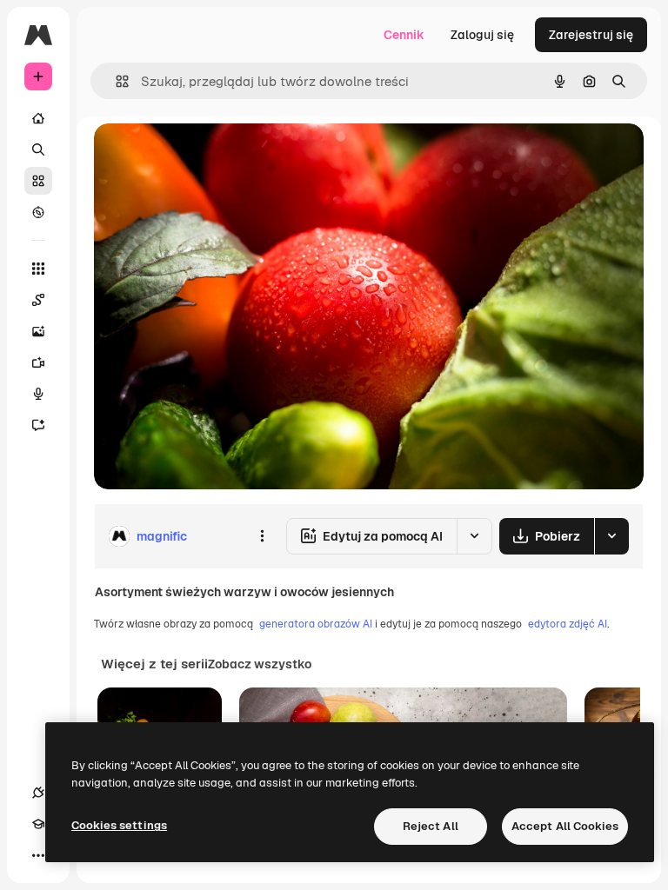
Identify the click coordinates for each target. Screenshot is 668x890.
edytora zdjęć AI (567, 624)
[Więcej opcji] (261, 536)
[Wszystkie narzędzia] (38, 268)
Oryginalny (214, 156)
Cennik (404, 35)
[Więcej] (38, 855)
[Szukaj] (38, 149)
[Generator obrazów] (38, 331)
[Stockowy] (38, 181)
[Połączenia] (38, 793)
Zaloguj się (482, 35)
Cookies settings (119, 825)
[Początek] (38, 118)
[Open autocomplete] (115, 81)
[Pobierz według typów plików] (611, 536)
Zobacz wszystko (259, 664)
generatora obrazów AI (315, 624)
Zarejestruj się (591, 35)
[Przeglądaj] (38, 212)
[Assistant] (38, 425)
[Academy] (38, 824)
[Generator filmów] (38, 362)
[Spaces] (38, 300)
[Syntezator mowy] (38, 394)
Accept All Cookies (564, 826)
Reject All (430, 826)
